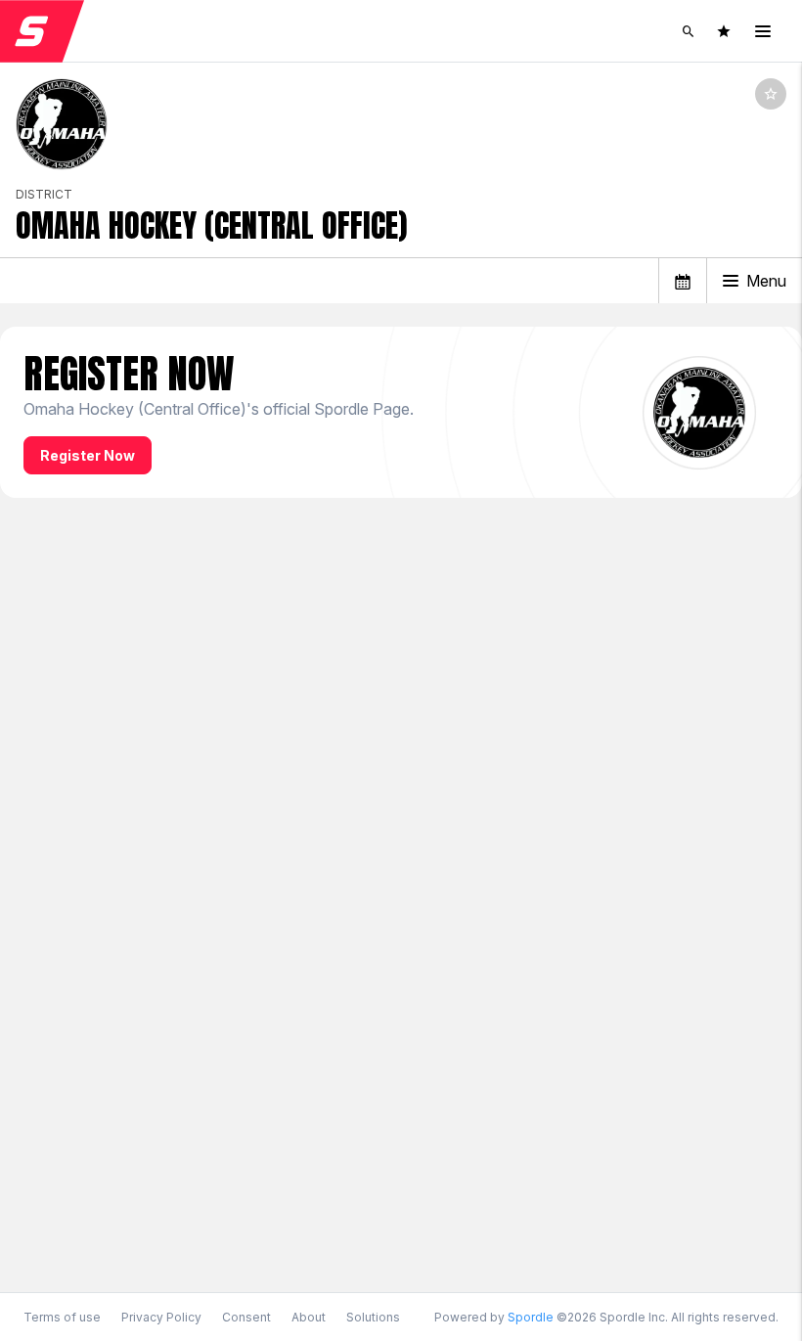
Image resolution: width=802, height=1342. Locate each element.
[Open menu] (763, 31)
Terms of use (62, 1317)
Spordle (531, 1317)
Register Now (87, 455)
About (308, 1317)
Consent (246, 1317)
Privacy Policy (161, 1317)
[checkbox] (770, 94)
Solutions (373, 1317)
